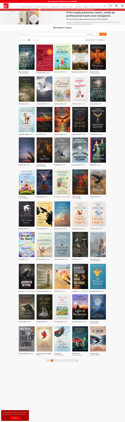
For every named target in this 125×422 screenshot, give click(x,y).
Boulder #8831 (57, 165)
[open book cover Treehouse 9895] (80, 182)
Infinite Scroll (101, 40)
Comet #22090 (22, 165)
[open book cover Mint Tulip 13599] (62, 57)
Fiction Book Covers (26, 7)
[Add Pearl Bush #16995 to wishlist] (86, 98)
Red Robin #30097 (58, 134)
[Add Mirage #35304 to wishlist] (50, 192)
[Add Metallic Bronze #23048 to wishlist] (86, 67)
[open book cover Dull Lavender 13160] (80, 307)
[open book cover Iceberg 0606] (62, 339)
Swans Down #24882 (24, 134)
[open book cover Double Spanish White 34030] (44, 339)
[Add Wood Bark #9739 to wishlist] (104, 67)
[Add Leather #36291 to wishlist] (104, 192)
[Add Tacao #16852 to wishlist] (68, 285)
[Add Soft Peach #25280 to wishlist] (104, 222)
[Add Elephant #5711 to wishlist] (86, 349)
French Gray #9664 (41, 104)
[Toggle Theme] (105, 6)
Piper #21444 (39, 134)
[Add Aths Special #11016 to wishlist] (50, 254)
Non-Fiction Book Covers (41, 7)
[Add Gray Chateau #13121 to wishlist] (104, 254)
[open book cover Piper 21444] (44, 120)
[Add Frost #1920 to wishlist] (68, 192)
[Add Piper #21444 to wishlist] (50, 128)
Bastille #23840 (22, 228)
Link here (89, 24)
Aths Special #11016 (41, 259)
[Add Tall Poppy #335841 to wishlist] (50, 67)
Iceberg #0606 (57, 353)
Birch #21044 (22, 104)
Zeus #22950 (75, 259)
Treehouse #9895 (76, 197)
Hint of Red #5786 (58, 321)
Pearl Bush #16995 (76, 104)
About (85, 7)
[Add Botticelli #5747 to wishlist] (32, 192)
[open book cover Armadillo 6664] (27, 307)
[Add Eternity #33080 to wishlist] (50, 317)
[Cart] (122, 6)
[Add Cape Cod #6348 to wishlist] (104, 98)
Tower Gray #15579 (59, 259)
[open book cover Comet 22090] (27, 150)
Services (64, 7)
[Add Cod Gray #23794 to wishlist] (104, 128)
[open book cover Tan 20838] (80, 277)
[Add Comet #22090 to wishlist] (32, 160)
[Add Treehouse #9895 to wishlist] (86, 192)
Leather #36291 (94, 197)
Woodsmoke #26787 (77, 134)
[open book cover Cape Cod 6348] (98, 89)
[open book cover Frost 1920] (62, 182)
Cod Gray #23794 (94, 134)
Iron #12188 (21, 259)
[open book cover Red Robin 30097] (62, 120)
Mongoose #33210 (58, 228)
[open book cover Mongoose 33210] (62, 214)
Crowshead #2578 (40, 165)
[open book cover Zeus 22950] (80, 245)
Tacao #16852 (57, 291)
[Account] (116, 6)
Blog (71, 7)
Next (77, 360)
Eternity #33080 (40, 321)
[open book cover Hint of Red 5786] (62, 307)
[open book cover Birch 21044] (27, 89)
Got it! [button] (15, 418)
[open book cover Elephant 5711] (80, 339)
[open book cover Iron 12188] (27, 245)
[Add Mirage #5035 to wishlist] (104, 160)
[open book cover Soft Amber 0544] (98, 339)
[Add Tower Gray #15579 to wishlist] (68, 254)
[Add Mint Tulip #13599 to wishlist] (68, 67)
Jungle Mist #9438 (76, 165)
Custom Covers (55, 7)
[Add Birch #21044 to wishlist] (32, 98)
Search (103, 34)
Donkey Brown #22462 (42, 291)
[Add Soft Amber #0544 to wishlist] (104, 349)
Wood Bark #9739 (94, 72)
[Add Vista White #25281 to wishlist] (86, 222)
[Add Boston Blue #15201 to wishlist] (104, 285)
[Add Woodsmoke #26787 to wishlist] (86, 128)
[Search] (110, 6)
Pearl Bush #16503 (58, 104)
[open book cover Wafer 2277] (27, 277)
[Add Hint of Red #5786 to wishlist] (68, 317)
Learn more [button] (22, 414)
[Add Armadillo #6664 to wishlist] (32, 317)
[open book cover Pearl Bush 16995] (80, 89)
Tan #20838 (75, 291)
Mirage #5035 (93, 165)
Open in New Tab (91, 40)
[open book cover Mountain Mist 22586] (27, 339)
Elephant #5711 (76, 353)
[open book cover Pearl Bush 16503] (62, 89)
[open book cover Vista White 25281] (80, 214)
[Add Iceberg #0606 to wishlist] (68, 349)
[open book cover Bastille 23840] (27, 214)
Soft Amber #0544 (94, 353)
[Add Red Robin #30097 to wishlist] (68, 128)
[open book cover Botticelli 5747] (27, 182)
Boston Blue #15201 (95, 291)
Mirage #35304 (40, 197)
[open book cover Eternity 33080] (44, 307)
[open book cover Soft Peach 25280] (98, 214)
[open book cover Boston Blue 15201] (98, 277)
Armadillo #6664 (23, 321)
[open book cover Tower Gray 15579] (62, 245)
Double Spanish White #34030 (43, 353)
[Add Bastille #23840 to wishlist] (32, 222)
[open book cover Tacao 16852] (62, 277)
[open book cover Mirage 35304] (44, 182)
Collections (78, 7)
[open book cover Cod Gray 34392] (44, 214)
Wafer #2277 (22, 291)
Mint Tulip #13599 (58, 72)
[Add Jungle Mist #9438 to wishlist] (86, 160)
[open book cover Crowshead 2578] (44, 150)
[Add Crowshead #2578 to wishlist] (50, 160)
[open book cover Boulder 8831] (62, 150)
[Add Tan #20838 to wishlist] (86, 285)
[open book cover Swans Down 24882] (27, 120)
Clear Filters (36, 40)
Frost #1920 (57, 197)
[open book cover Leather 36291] (98, 182)
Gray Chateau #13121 (95, 259)
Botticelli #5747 (22, 197)
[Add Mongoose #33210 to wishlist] (68, 222)
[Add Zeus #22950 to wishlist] (86, 254)
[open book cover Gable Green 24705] (27, 57)
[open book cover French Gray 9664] (44, 89)
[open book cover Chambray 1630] (98, 307)
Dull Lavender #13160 (77, 321)
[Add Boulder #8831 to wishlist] (68, 160)
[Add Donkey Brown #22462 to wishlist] (50, 285)
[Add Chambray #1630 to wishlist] (104, 317)
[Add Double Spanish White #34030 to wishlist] (50, 349)
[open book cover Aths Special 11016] (44, 245)
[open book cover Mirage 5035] (98, 150)
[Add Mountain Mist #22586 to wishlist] (32, 349)
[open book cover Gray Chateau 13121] (98, 245)
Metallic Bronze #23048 (77, 72)
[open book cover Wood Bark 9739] (98, 57)
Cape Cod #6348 (94, 104)
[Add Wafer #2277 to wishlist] (32, 285)
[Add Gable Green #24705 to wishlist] (32, 67)
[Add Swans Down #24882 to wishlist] (32, 128)
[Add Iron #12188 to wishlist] (32, 254)
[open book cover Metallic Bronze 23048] (80, 57)
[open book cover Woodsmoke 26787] (80, 120)
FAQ (91, 7)
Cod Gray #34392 (40, 228)
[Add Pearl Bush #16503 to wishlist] (68, 98)
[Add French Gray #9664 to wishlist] (50, 98)
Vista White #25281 (77, 228)
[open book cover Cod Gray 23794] (98, 120)
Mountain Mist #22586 (24, 353)
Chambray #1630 (94, 321)
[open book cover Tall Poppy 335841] (44, 58)
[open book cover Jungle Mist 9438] (80, 150)
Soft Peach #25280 (94, 228)
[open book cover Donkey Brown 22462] (44, 277)
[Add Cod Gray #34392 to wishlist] (50, 222)
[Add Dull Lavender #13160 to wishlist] (86, 317)
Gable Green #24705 (23, 72)
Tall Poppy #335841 (41, 72)
